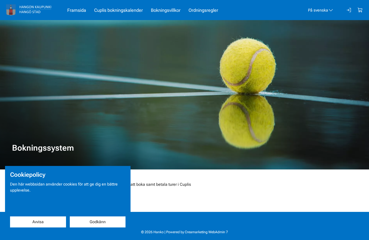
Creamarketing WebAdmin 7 (206, 232)
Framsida (76, 10)
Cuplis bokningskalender (118, 10)
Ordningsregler (203, 10)
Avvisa (38, 221)
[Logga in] (349, 10)
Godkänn (98, 221)
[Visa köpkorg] (360, 10)
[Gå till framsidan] (28, 10)
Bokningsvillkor (165, 10)
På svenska (318, 10)
